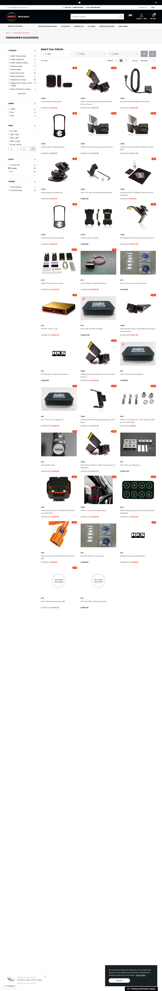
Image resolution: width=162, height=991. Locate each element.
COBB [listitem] (13, 109)
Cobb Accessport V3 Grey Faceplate (52, 238)
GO (33, 149)
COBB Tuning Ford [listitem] (17, 59)
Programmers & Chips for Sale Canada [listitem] (21, 84)
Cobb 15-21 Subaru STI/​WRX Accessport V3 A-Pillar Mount (136, 148)
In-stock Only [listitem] (15, 165)
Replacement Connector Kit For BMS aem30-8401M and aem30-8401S (57, 512)
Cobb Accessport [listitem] (16, 66)
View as (110, 60)
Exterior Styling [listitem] (16, 69)
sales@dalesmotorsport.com (18, 7)
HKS (82, 280)
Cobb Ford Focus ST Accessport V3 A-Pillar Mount (97, 147)
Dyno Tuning (123, 26)
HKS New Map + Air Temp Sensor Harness (54, 374)
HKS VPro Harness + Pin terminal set (92, 556)
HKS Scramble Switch (48, 465)
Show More (22, 93)
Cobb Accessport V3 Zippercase (51, 101)
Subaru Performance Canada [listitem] (20, 89)
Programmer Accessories (21, 33)
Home (8, 33)
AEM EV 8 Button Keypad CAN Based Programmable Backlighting (137, 512)
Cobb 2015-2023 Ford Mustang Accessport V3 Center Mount (98, 421)
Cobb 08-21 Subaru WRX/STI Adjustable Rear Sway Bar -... (30, 980)
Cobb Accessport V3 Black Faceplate (53, 147)
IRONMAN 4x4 (79, 26)
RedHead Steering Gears (47, 26)
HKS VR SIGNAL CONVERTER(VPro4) (93, 283)
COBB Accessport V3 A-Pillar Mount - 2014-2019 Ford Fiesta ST (98, 375)
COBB (43, 98)
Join (145, 19)
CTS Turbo (91, 26)
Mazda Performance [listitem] (17, 76)
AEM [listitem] (12, 116)
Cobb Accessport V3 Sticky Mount (51, 192)
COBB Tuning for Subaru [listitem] (19, 63)
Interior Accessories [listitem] (17, 73)
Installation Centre (106, 26)
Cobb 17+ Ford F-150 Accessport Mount (93, 510)
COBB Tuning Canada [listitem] (18, 56)
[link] (81, 2)
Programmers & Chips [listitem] (18, 80)
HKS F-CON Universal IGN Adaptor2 (131, 374)
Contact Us (143, 7)
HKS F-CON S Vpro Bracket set (130, 465)
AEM (42, 280)
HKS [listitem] (12, 112)
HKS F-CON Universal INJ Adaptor (92, 329)
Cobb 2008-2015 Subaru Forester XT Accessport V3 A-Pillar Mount (98, 466)
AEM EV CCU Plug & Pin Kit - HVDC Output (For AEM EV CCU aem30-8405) (137, 421)
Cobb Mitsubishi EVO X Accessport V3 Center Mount (137, 238)
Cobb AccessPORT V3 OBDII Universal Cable (134, 101)
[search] (121, 16)
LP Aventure (65, 26)
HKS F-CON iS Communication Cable (53, 601)
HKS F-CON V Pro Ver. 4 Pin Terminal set (133, 283)
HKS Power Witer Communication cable (93, 601)
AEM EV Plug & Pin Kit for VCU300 (52, 283)
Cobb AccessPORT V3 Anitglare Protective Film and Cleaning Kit (136, 194)
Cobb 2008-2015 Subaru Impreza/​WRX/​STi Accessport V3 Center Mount (137, 330)
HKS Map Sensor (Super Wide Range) (132, 556)
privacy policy (141, 975)
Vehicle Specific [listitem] (16, 187)
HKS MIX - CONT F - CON (49, 329)
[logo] (19, 16)
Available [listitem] (14, 168)
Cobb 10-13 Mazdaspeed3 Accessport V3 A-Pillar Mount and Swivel (96, 103)
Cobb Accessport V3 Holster (90, 238)
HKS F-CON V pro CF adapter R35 (52, 420)
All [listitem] (11, 171)
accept (119, 980)
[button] (130, 17)
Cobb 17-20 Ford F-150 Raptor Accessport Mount (96, 192)
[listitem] (23, 131)
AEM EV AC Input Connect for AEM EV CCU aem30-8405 (57, 557)
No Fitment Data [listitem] (16, 190)
